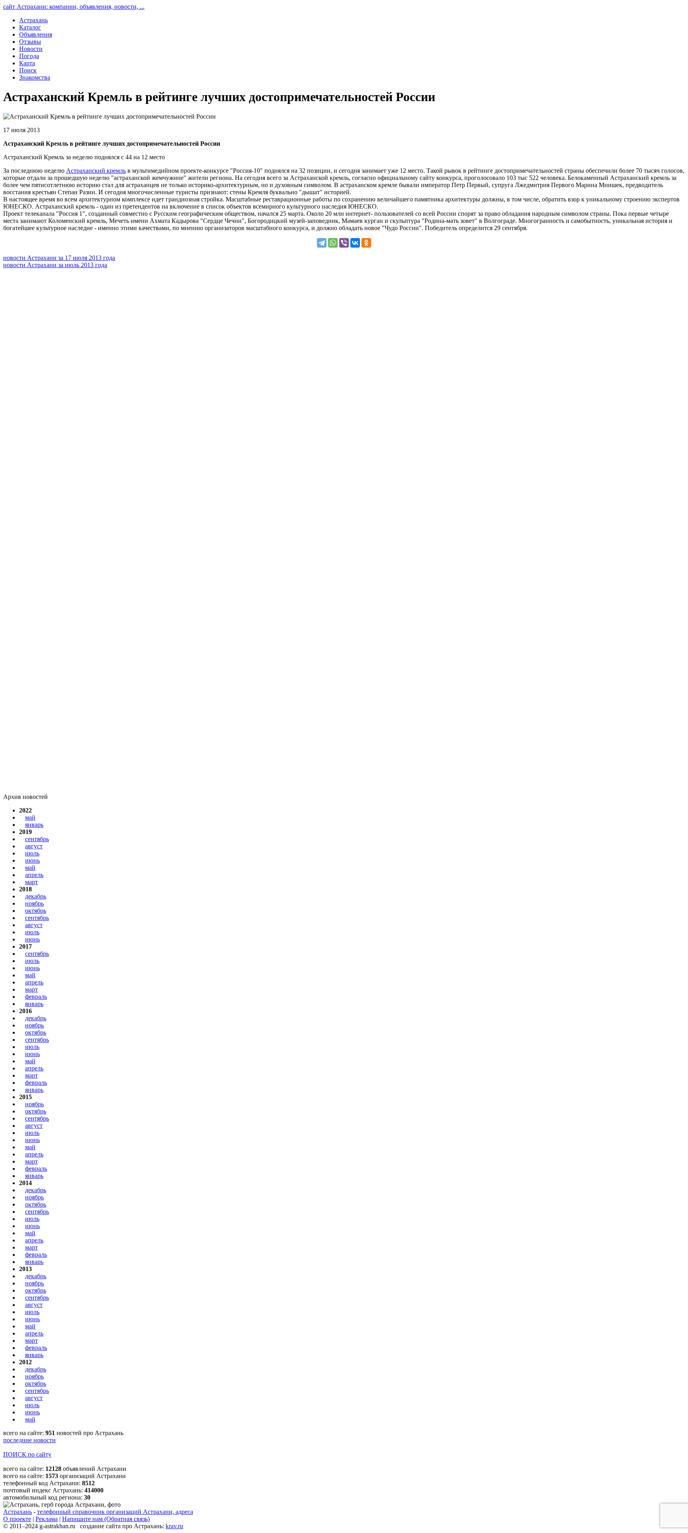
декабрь (35, 896)
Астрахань (17, 1511)
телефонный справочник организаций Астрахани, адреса (115, 1511)
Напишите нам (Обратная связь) (106, 1518)
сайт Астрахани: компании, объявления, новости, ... (74, 6)
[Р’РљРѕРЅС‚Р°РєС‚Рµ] (355, 243)
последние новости (29, 1440)
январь (34, 824)
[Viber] (344, 243)
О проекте (17, 1518)
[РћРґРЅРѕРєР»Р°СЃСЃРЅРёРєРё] (366, 243)
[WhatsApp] (333, 243)
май (30, 817)
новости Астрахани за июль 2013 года (55, 265)
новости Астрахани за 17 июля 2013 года (59, 257)
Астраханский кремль (96, 170)
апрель (34, 874)
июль (32, 853)
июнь (32, 860)
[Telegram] (321, 243)
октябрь (35, 910)
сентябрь (37, 839)
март (31, 882)
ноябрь (34, 903)
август (34, 846)
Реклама (46, 1518)
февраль (36, 996)
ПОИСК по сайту (27, 1454)
